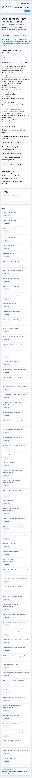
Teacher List (19, 7)
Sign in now (6, 199)
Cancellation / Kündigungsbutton (9, 771)
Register (27, 11)
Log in (27, 7)
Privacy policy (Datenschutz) (8, 773)
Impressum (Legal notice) (23, 771)
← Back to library (25, 3)
